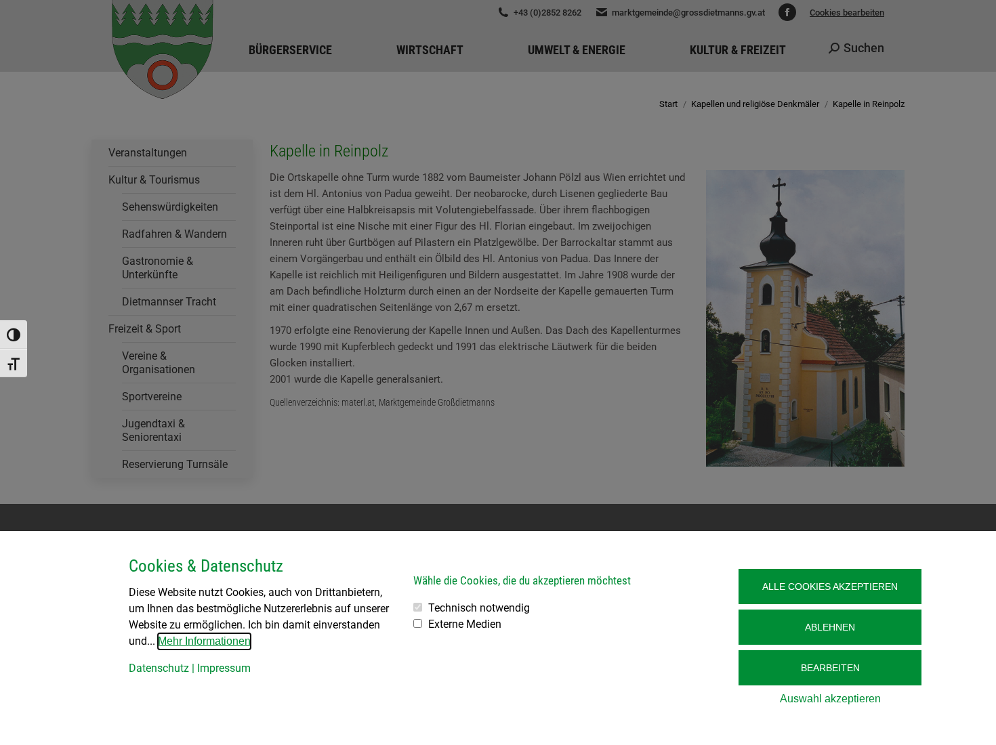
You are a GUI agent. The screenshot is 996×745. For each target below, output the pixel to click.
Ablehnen (830, 627)
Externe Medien (464, 624)
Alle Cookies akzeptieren (830, 586)
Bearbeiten (830, 667)
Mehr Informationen (204, 641)
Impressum (224, 668)
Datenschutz (159, 668)
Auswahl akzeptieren (830, 698)
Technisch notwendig (479, 607)
